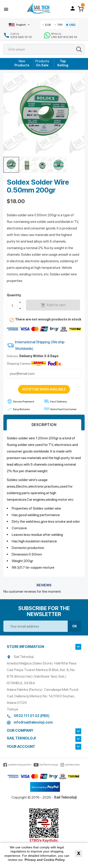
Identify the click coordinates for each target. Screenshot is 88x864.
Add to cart (53, 305)
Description (44, 425)
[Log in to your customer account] (73, 8)
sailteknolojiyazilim (19, 764)
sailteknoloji (72, 764)
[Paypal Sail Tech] (45, 787)
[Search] (79, 49)
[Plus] (20, 303)
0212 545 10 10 (21, 37)
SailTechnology (48, 764)
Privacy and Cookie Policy (45, 860)
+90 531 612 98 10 (64, 37)
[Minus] (20, 309)
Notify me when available (44, 389)
